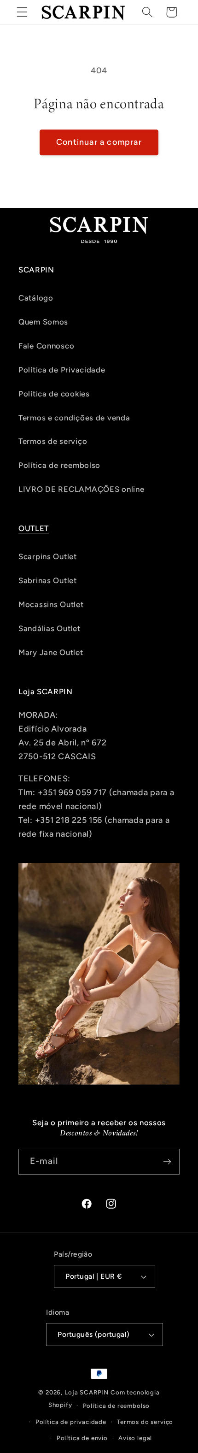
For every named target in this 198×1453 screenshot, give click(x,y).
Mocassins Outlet (51, 604)
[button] (22, 12)
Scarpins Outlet (47, 556)
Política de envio (82, 1437)
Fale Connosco (46, 345)
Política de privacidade (70, 1421)
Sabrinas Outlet (47, 580)
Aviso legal (135, 1437)
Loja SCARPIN (86, 1392)
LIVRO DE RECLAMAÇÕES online (81, 489)
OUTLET (33, 528)
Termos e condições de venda (74, 417)
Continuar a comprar (99, 142)
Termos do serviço (145, 1421)
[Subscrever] (167, 1162)
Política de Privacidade (61, 369)
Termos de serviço (52, 441)
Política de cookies (54, 393)
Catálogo (35, 297)
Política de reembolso (59, 465)
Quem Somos (43, 321)
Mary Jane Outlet (50, 652)
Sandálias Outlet (49, 628)
